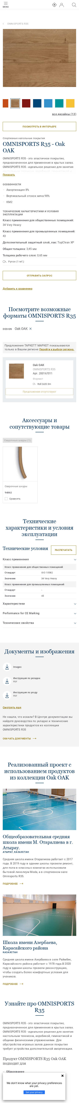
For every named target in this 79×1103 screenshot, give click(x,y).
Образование (15, 1071)
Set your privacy (34, 1092)
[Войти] (61, 5)
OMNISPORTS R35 (17, 23)
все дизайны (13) (64, 114)
